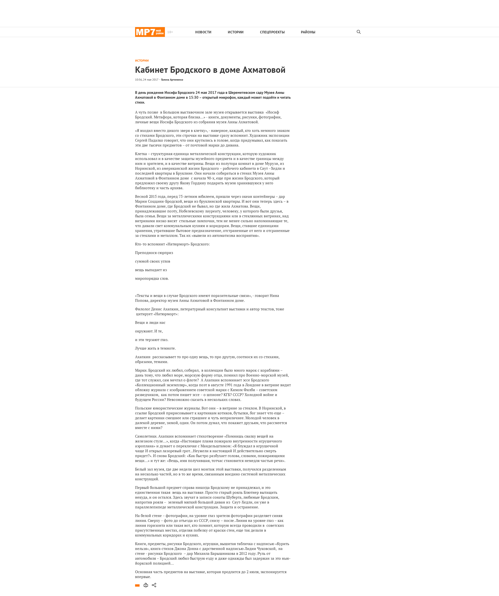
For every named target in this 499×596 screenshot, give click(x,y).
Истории (236, 32)
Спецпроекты (272, 32)
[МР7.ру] (150, 32)
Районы (308, 32)
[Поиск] (359, 32)
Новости (203, 32)
